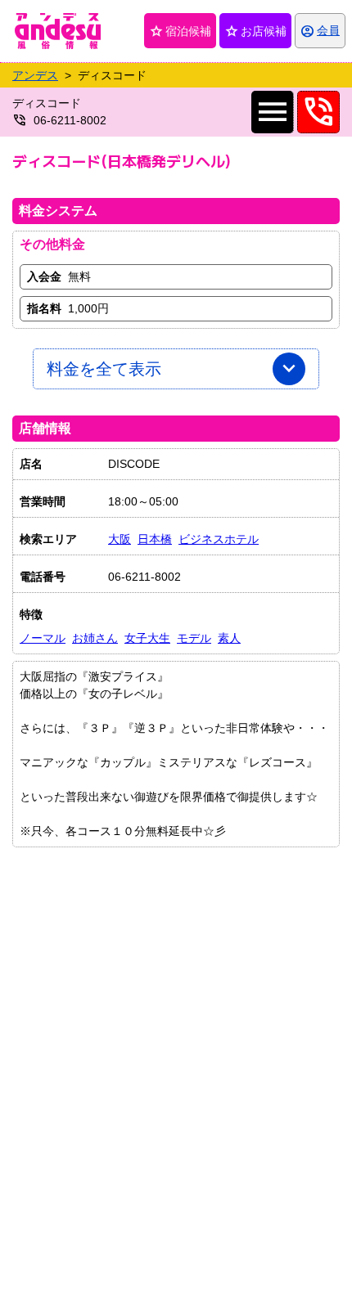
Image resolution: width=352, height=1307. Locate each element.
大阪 (119, 539)
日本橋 (155, 539)
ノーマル (42, 638)
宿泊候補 (180, 31)
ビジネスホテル (218, 539)
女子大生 (147, 638)
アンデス (35, 75)
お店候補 (255, 31)
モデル (194, 638)
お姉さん (95, 638)
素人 (229, 638)
